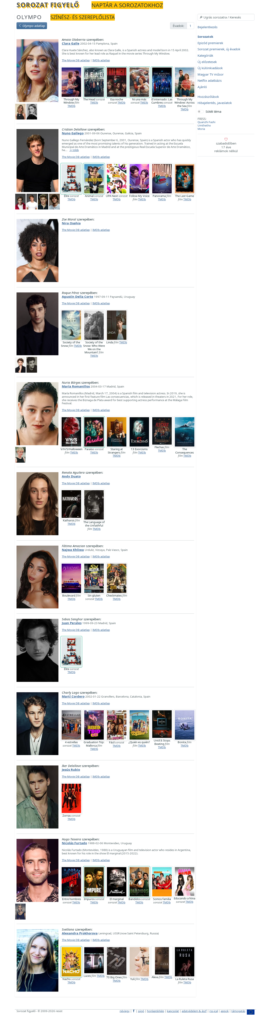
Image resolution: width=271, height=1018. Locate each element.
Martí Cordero (73, 696)
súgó (141, 1011)
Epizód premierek (210, 43)
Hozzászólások (208, 96)
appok (225, 1011)
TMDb (71, 106)
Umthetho (204, 125)
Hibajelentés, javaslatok (215, 103)
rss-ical (213, 1011)
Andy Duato (71, 476)
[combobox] (226, 17)
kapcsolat (173, 1011)
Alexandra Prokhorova (80, 933)
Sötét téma (213, 111)
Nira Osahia (71, 223)
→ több (74, 150)
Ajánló (202, 87)
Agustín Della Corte (77, 296)
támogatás (238, 1011)
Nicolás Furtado (74, 843)
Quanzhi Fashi (206, 122)
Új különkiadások (210, 68)
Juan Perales (72, 623)
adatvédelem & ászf (194, 1011)
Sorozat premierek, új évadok (219, 49)
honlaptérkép (155, 1011)
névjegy (125, 1011)
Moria (201, 129)
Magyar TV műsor (211, 74)
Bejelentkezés (207, 27)
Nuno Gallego (73, 133)
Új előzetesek (207, 62)
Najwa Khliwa (73, 550)
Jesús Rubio (71, 769)
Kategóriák (205, 55)
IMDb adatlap (101, 60)
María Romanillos (76, 386)
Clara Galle (70, 43)
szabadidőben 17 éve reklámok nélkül (226, 147)
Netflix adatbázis (210, 81)
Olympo (29, 17)
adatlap (33, 26)
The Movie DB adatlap (76, 60)
